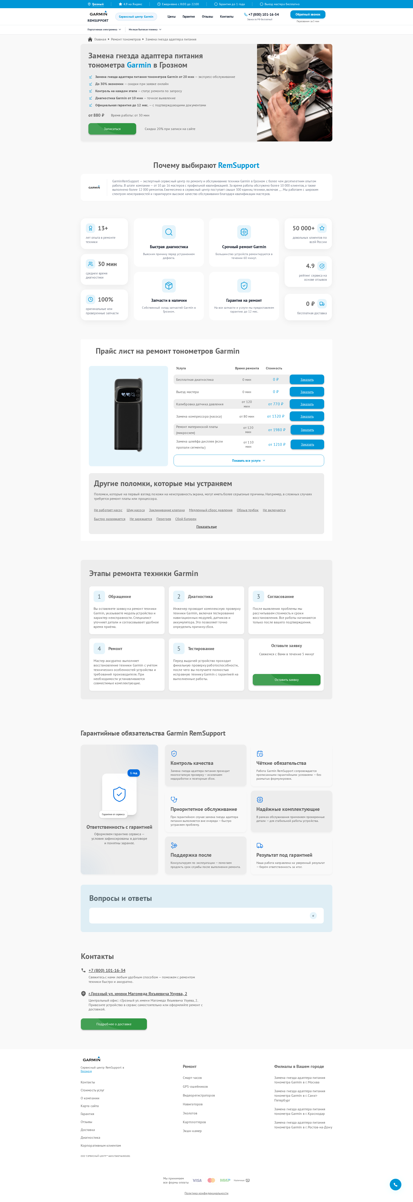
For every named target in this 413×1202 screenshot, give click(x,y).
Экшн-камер (192, 1131)
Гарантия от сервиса (113, 814)
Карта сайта (90, 1106)
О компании (90, 1098)
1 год (133, 773)
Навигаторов (193, 1104)
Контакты (227, 16)
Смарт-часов (192, 1077)
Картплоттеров (194, 1122)
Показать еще (206, 526)
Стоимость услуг (93, 1090)
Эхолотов (190, 1113)
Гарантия (189, 16)
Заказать (307, 379)
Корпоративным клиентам (101, 1145)
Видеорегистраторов (199, 1095)
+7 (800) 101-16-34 (107, 970)
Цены (172, 16)
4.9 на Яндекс (132, 4)
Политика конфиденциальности (206, 1193)
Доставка (88, 1130)
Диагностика (90, 1137)
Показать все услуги (246, 460)
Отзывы (207, 16)
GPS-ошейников (195, 1086)
